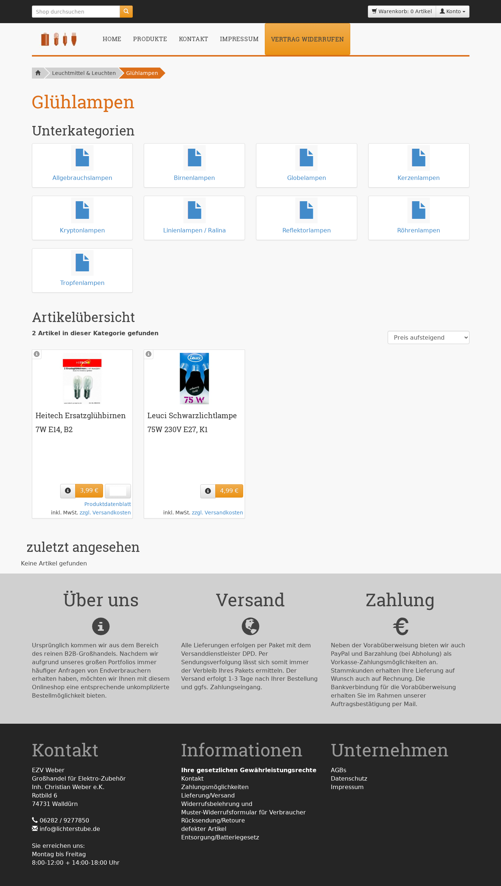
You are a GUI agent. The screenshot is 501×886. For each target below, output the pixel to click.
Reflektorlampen (306, 230)
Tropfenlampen (82, 282)
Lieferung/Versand (208, 795)
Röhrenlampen (418, 230)
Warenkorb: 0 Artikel (404, 11)
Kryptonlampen (82, 230)
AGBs (338, 770)
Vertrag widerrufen (307, 39)
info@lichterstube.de (70, 828)
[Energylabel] (118, 491)
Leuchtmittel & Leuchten (84, 73)
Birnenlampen (194, 177)
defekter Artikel (203, 828)
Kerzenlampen (419, 177)
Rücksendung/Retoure (213, 820)
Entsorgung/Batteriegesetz (220, 837)
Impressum (239, 39)
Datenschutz (349, 778)
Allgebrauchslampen (82, 177)
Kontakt (194, 39)
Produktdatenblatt (107, 504)
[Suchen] (126, 12)
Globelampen (306, 177)
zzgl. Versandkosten (105, 513)
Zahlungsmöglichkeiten (215, 787)
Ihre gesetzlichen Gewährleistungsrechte (249, 770)
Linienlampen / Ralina (194, 230)
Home (112, 39)
